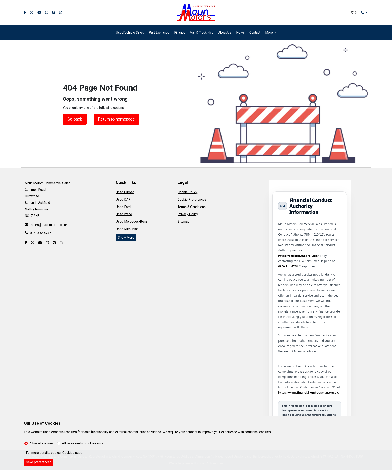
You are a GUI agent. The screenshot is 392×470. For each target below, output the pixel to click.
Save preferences (38, 462)
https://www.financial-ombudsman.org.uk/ (309, 392)
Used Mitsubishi (127, 229)
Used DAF (123, 199)
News (240, 33)
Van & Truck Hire (201, 33)
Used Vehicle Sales (130, 33)
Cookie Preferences (192, 199)
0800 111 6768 (288, 266)
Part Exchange (159, 33)
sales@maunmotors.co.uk (48, 225)
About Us (224, 33)
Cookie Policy (187, 192)
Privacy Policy (188, 214)
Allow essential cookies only (82, 443)
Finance (179, 33)
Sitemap (183, 221)
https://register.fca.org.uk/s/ (298, 256)
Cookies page (72, 453)
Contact (254, 33)
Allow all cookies (41, 443)
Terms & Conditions (192, 207)
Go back (74, 119)
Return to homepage (116, 119)
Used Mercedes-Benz (131, 221)
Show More (126, 237)
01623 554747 (40, 233)
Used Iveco (124, 214)
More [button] (269, 33)
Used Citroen (125, 192)
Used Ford (123, 207)
